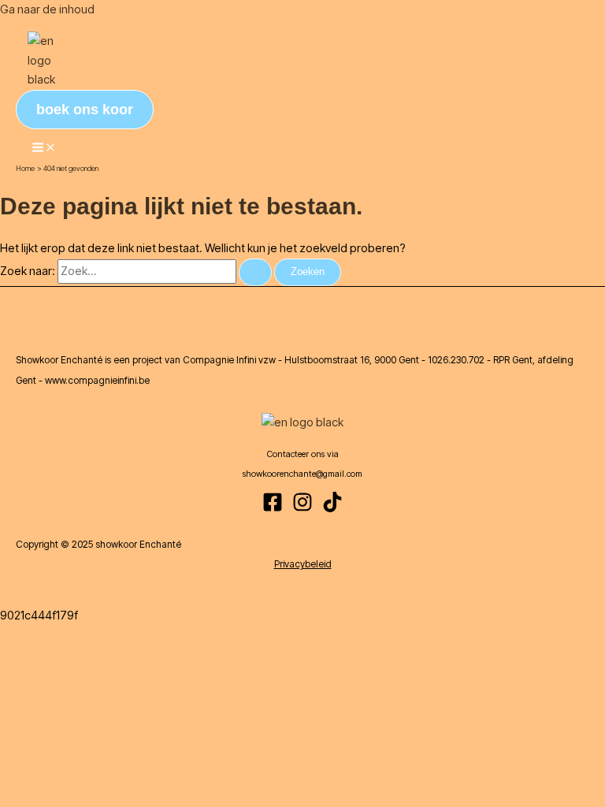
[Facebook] (272, 508)
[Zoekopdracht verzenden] (255, 272)
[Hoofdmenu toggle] (44, 148)
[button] (85, 109)
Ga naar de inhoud (47, 9)
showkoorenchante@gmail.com (302, 473)
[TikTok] (332, 508)
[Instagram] (302, 508)
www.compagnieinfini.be (97, 380)
